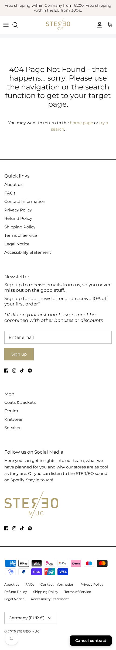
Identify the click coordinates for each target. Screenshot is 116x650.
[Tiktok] (22, 371)
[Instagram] (14, 371)
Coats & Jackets (20, 402)
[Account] (98, 25)
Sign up (19, 354)
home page (81, 122)
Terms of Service (20, 235)
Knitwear (13, 419)
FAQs (9, 193)
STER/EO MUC (28, 631)
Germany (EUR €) (27, 617)
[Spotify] (30, 371)
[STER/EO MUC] (58, 25)
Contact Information (24, 201)
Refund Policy (18, 218)
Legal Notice (16, 243)
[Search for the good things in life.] (18, 25)
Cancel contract (90, 640)
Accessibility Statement (27, 252)
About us (13, 184)
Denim (11, 410)
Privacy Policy (18, 210)
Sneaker (12, 427)
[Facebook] (6, 371)
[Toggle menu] (6, 25)
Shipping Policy (19, 227)
